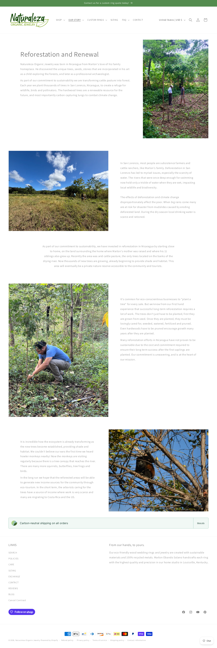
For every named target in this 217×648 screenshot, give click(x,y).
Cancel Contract (17, 600)
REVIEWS (13, 588)
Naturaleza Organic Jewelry (27, 640)
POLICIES (13, 558)
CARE (11, 564)
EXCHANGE (14, 576)
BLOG (11, 594)
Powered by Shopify (49, 640)
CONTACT (13, 582)
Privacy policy (83, 640)
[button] (60, 19)
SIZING (12, 570)
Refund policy (67, 640)
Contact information (136, 640)
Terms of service (100, 640)
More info (200, 523)
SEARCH (12, 552)
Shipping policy (117, 640)
